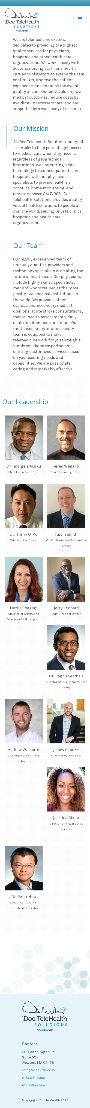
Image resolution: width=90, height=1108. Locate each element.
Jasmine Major (66, 823)
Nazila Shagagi (23, 613)
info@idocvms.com (38, 1070)
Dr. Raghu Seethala (66, 681)
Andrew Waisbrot (23, 755)
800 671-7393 (33, 1077)
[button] (80, 18)
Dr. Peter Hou (24, 902)
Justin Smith (66, 539)
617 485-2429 (33, 1085)
